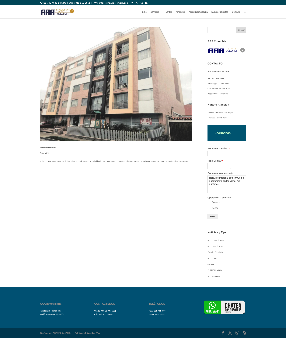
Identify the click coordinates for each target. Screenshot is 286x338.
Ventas (169, 12)
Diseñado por (55, 333)
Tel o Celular (215, 161)
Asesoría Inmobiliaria (198, 12)
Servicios (154, 12)
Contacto (236, 12)
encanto (210, 264)
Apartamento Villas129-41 (48, 147)
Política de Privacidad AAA (87, 333)
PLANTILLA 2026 (214, 270)
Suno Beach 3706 (215, 246)
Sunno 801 (212, 258)
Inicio (144, 12)
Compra (216, 202)
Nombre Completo (218, 148)
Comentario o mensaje (220, 173)
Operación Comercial (219, 197)
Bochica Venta (213, 276)
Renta (215, 208)
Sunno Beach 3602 (215, 240)
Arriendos (180, 12)
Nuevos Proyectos (219, 12)
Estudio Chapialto (215, 252)
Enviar (212, 216)
